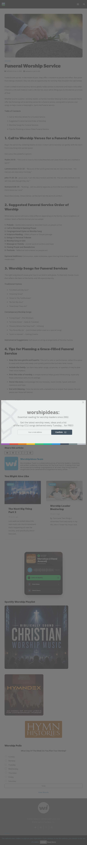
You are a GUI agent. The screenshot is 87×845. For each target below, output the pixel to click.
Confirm (59, 432)
